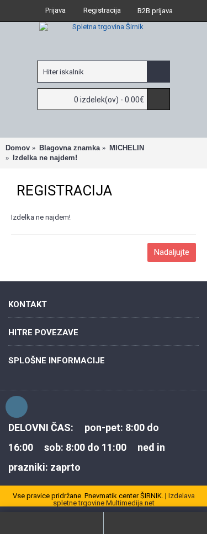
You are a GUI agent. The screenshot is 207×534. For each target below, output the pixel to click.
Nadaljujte (171, 252)
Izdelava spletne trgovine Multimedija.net (124, 499)
